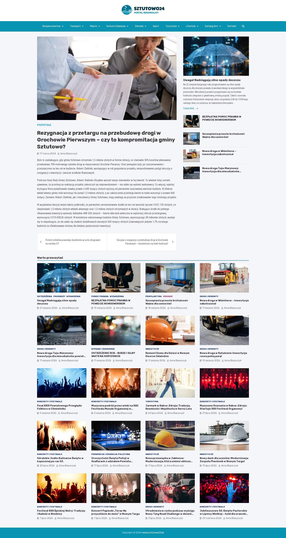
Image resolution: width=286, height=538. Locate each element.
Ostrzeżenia (44, 296)
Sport (156, 26)
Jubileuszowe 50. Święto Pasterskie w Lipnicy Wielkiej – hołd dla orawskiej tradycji (224, 514)
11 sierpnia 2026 (211, 308)
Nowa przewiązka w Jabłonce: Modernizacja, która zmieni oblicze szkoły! (168, 461)
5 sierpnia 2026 (48, 413)
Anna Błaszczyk (68, 153)
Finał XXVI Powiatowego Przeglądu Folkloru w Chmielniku (59, 407)
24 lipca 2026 (155, 413)
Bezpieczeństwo (52, 26)
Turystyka (171, 26)
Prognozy (59, 296)
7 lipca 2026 (46, 518)
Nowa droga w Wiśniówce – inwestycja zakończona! (219, 152)
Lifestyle (191, 26)
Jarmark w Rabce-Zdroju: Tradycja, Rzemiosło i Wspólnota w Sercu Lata (168, 407)
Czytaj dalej (188, 108)
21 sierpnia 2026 (48, 308)
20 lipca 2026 (47, 465)
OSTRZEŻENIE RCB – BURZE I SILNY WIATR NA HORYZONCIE (113, 355)
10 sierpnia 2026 (211, 360)
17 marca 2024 (48, 153)
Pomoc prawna (100, 296)
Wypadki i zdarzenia (103, 349)
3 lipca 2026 (155, 518)
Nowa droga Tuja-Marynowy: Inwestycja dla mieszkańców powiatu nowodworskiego (220, 171)
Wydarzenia (73, 296)
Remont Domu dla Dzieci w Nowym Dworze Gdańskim (167, 355)
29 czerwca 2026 (212, 518)
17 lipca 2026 (101, 465)
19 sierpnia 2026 (103, 308)
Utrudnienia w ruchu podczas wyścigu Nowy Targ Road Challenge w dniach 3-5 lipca (169, 514)
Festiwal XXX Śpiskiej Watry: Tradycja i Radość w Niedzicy (61, 512)
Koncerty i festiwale (49, 401)
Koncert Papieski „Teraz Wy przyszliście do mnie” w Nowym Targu (115, 512)
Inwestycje (152, 349)
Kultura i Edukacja (116, 26)
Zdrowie (139, 26)
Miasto (93, 26)
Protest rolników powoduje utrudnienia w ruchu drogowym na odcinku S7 (73, 242)
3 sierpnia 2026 (102, 413)
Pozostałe (44, 125)
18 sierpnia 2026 (157, 308)
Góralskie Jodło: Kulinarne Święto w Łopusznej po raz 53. (60, 460)
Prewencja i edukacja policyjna (110, 454)
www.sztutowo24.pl (153, 532)
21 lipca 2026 (209, 413)
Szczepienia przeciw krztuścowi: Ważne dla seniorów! (223, 135)
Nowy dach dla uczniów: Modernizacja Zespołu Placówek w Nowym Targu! (224, 460)
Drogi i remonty (209, 296)
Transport (75, 26)
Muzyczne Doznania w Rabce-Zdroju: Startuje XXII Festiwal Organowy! (223, 407)
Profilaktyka (153, 296)
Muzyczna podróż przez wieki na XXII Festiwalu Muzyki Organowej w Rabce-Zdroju (114, 409)
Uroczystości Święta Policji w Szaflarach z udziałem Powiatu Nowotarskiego (111, 461)
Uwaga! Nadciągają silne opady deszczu (211, 79)
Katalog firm (211, 26)
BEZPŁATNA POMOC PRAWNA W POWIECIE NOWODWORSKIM (221, 118)
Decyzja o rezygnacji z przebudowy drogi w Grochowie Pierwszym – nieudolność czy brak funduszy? (142, 242)
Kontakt (232, 26)
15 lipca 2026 (209, 465)
